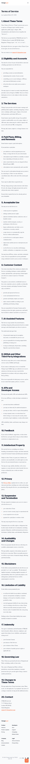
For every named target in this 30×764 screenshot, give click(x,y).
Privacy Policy (7, 483)
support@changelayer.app (19, 52)
